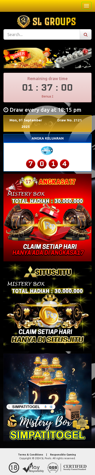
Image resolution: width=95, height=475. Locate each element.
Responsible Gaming (63, 454)
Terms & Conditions (30, 454)
